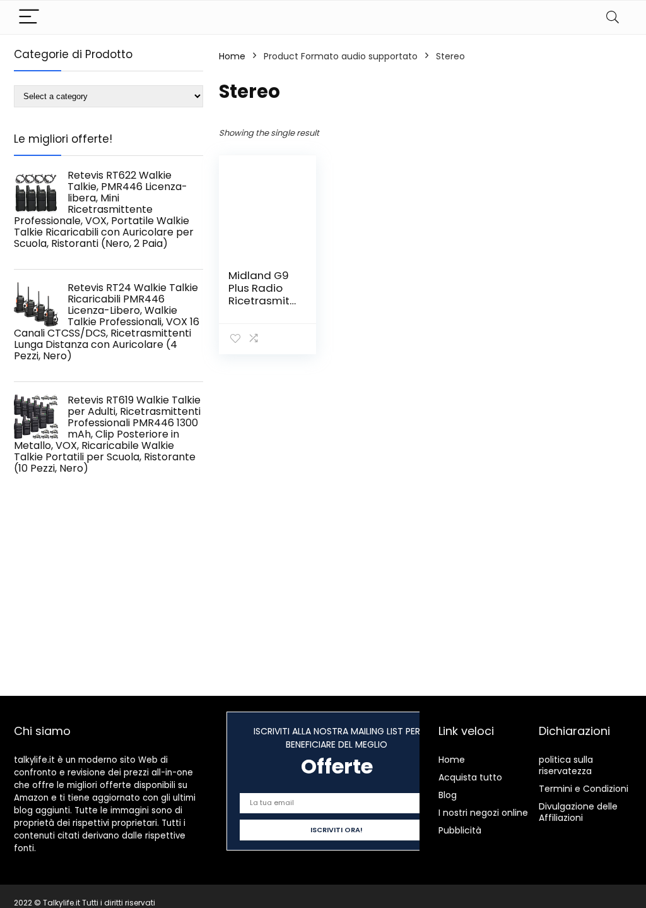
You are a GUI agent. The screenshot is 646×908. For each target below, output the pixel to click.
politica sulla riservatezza (566, 765)
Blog (447, 795)
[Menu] (29, 17)
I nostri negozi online (483, 812)
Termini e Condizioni (583, 788)
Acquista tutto (470, 777)
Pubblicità (459, 830)
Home (232, 56)
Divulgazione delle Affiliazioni (578, 812)
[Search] (612, 17)
